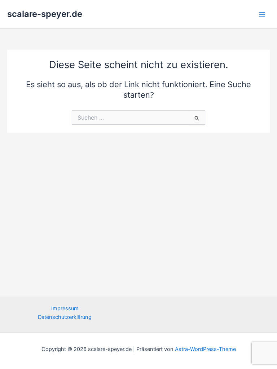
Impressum (65, 308)
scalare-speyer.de (44, 14)
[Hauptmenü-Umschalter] (262, 14)
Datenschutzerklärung (65, 317)
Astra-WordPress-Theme (205, 349)
